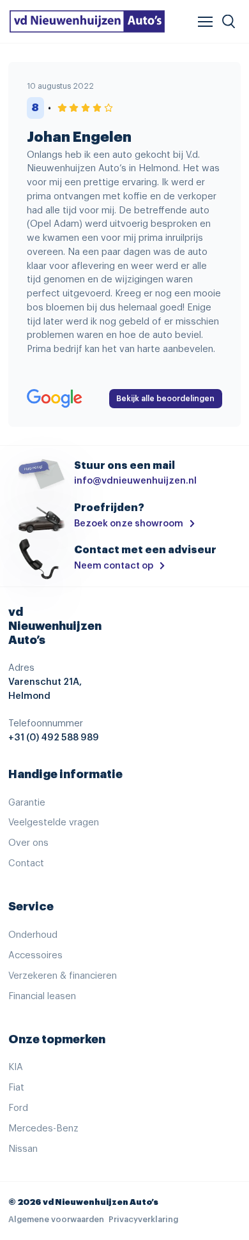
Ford (18, 1108)
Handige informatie (65, 774)
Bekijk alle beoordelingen (165, 398)
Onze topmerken (56, 1039)
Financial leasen (42, 996)
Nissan (23, 1149)
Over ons (28, 843)
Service (31, 906)
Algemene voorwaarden (56, 1219)
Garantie (26, 803)
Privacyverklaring (143, 1219)
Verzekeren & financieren (62, 976)
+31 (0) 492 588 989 (53, 737)
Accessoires (35, 955)
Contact (26, 863)
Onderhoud (32, 935)
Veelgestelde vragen (53, 822)
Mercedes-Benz (43, 1128)
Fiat (16, 1087)
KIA (15, 1067)
